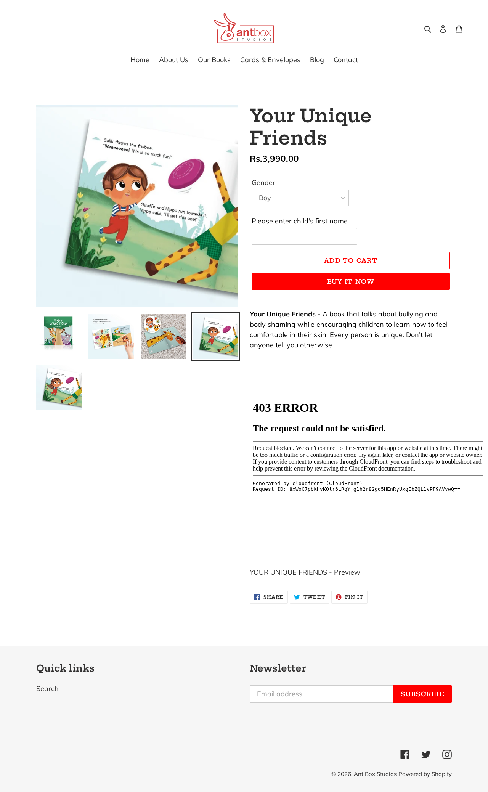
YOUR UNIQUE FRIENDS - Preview (305, 572)
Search (47, 688)
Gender (263, 182)
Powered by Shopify (425, 774)
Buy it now (350, 281)
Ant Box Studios (375, 774)
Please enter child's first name (300, 221)
